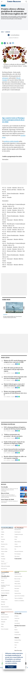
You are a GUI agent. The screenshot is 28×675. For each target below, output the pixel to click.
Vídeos (2, 624)
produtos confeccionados (11, 141)
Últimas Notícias (18, 541)
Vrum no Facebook (4, 629)
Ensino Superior (18, 532)
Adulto (2, 588)
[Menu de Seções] (2, 1)
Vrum (3, 613)
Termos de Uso (4, 568)
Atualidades (17, 632)
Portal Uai (16, 642)
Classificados (5, 576)
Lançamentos (17, 581)
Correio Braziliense (7, 528)
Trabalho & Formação (19, 534)
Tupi (15, 647)
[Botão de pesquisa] (26, 1)
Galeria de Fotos (18, 593)
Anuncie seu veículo (5, 616)
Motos (2, 626)
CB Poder (16, 620)
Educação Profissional (19, 551)
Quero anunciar (4, 577)
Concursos (18, 558)
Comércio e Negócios (5, 593)
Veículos (2, 582)
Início (2, 31)
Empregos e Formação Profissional (5, 586)
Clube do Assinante (5, 606)
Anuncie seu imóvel (18, 576)
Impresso (4, 595)
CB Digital (3, 601)
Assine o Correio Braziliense (6, 609)
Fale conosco (17, 556)
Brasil (2, 536)
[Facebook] (5, 44)
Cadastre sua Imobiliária (19, 600)
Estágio (16, 536)
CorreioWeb (5, 572)
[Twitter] (8, 44)
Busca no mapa (17, 578)
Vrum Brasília (17, 623)
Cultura (16, 544)
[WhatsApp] (2, 44)
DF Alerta (16, 616)
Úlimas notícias (17, 583)
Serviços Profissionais (5, 590)
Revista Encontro (20, 625)
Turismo (2, 561)
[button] (17, 663)
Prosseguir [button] (11, 666)
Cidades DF (7, 31)
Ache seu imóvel (18, 573)
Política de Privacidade (5, 566)
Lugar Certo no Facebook (19, 595)
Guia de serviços (18, 586)
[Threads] (25, 663)
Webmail (3, 573)
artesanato (5, 78)
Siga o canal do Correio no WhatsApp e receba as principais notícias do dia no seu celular (13, 120)
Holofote (2, 556)
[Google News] (10, 44)
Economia (3, 539)
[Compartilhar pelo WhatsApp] (19, 364)
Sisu (15, 549)
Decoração (17, 590)
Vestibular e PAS (18, 546)
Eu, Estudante (19, 528)
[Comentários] (13, 44)
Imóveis (2, 580)
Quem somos (3, 563)
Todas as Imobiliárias (19, 598)
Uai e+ (16, 644)
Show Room (17, 588)
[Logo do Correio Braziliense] (14, 1)
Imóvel (17, 572)
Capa (2, 529)
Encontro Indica (18, 634)
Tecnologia (3, 558)
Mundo (2, 541)
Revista (16, 629)
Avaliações (3, 621)
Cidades (2, 532)
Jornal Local (17, 618)
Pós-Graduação (18, 553)
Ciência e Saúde (4, 551)
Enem (16, 539)
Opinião (2, 553)
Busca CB (3, 604)
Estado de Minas (18, 640)
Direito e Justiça (4, 549)
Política (2, 534)
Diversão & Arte (4, 544)
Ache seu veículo (4, 614)
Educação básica (18, 529)
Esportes (3, 546)
